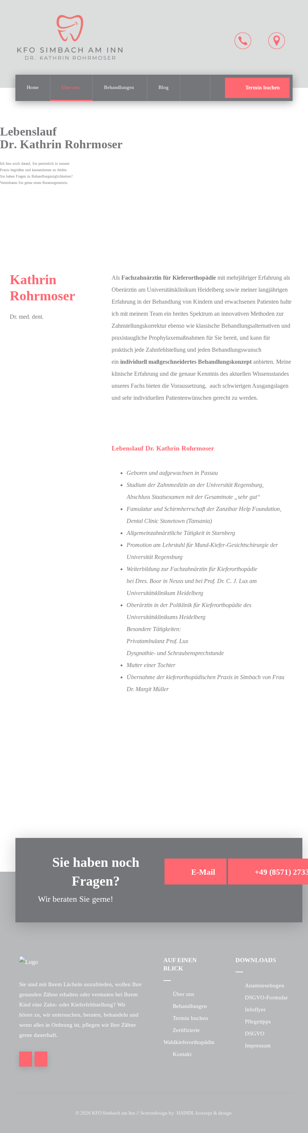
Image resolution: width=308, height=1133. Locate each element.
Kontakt (182, 1054)
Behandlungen (190, 1006)
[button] (195, 88)
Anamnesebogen (264, 985)
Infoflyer (255, 1009)
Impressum (258, 1046)
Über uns (183, 994)
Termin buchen (190, 1018)
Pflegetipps (258, 1021)
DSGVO (254, 1034)
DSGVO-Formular (266, 997)
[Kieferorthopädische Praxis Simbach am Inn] (69, 37)
